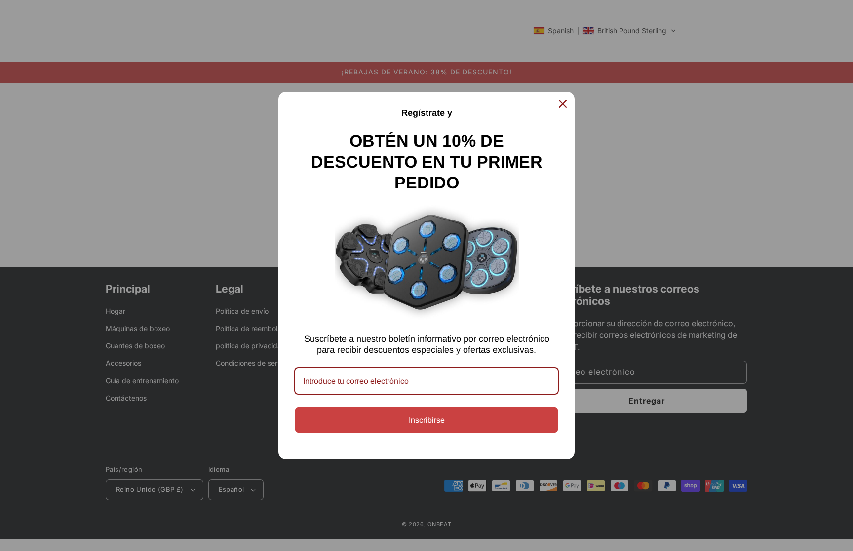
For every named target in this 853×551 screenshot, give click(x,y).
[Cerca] (563, 103)
